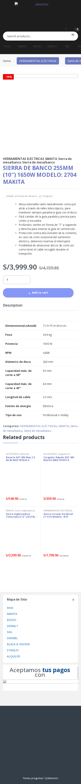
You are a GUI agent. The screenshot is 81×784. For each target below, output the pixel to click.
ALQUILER (13, 656)
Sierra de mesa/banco (38, 162)
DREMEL (12, 638)
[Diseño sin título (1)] (40, 111)
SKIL (67, 46)
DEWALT (52, 46)
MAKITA (22, 46)
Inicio (7, 46)
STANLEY (13, 650)
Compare (47, 196)
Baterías (24, 453)
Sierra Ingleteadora (25, 510)
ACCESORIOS (12, 453)
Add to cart (40, 292)
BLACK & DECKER (18, 644)
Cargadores (64, 453)
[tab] (12, 306)
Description (12, 305)
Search (73, 36)
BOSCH (37, 46)
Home (7, 61)
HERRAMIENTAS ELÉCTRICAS (37, 61)
